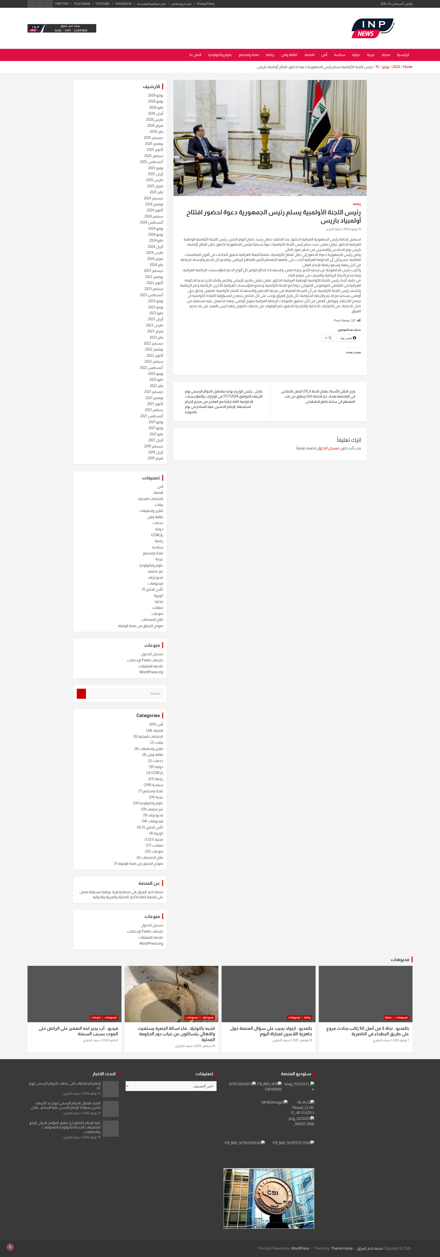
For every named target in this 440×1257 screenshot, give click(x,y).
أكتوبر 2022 (155, 355)
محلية (386, 55)
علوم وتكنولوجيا (220, 55)
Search (81, 694)
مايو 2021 (156, 434)
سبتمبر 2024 (153, 216)
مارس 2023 (154, 325)
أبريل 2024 (155, 247)
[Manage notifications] (10, 1247)
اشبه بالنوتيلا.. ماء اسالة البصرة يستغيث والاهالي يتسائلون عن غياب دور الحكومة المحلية (176, 1034)
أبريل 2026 (155, 113)
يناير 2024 (156, 265)
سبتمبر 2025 (153, 156)
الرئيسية (403, 55)
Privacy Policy (205, 4)
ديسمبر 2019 (153, 446)
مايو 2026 (156, 107)
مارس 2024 (154, 252)
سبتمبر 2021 (154, 410)
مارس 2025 (154, 180)
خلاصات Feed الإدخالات (145, 660)
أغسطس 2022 (151, 368)
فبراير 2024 (155, 259)
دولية (356, 55)
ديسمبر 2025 (153, 138)
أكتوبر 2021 (155, 404)
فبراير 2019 (155, 458)
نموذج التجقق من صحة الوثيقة (140, 626)
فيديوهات (155, 583)
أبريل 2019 (155, 452)
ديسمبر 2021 (153, 392)
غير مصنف (155, 571)
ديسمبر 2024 (153, 198)
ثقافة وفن (289, 55)
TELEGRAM (82, 4)
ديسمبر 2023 (153, 271)
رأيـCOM (157, 535)
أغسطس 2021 (151, 416)
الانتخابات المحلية (150, 499)
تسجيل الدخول (152, 654)
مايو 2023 (156, 313)
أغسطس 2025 (151, 162)
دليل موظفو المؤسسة (151, 4)
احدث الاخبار (104, 1073)
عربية (371, 55)
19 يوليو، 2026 (91, 1137)
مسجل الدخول (328, 448)
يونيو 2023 (155, 307)
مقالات (157, 608)
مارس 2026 (154, 120)
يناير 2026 (156, 131)
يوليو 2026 (155, 95)
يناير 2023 (156, 337)
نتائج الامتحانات (152, 620)
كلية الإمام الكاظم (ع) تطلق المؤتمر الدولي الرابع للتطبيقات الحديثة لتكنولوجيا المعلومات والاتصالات (64, 1127)
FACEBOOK (123, 4)
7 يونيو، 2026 (401, 1040)
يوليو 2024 (155, 228)
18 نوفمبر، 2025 (302, 1040)
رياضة (270, 55)
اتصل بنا (195, 55)
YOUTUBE (102, 4)
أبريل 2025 (155, 174)
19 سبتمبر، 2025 (205, 1046)
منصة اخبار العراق (370, 1248)
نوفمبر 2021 (154, 398)
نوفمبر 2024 (154, 204)
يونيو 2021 (155, 428)
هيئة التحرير (333, 229)
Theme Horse (342, 1248)
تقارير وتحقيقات (151, 511)
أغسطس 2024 (151, 222)
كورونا (158, 595)
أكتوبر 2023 (155, 283)
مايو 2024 (156, 240)
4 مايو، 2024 (110, 1040)
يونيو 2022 (155, 374)
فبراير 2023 (155, 331)
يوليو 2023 (155, 301)
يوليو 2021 (155, 422)
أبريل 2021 (155, 440)
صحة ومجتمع (249, 55)
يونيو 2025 (155, 168)
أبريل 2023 (155, 319)
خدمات (158, 523)
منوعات (157, 614)
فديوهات (400, 959)
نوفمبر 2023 (154, 277)
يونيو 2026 (155, 101)
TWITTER (61, 4)
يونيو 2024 (155, 234)
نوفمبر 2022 (154, 349)
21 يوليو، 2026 (91, 1093)
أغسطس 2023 (151, 295)
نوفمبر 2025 (154, 144)
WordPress (300, 1248)
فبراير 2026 (155, 125)
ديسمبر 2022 (153, 343)
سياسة (339, 55)
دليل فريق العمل (181, 4)
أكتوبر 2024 (155, 210)
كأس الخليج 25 (152, 589)
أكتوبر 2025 (155, 150)
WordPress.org (151, 672)
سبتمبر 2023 (153, 289)
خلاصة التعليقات (150, 666)
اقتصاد (309, 55)
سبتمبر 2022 (153, 361)
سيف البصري (381, 1040)
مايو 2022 (156, 379)
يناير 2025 (156, 192)
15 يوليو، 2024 (352, 229)
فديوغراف (155, 577)
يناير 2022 (156, 386)
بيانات (159, 505)
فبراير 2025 (155, 186)
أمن (324, 55)
